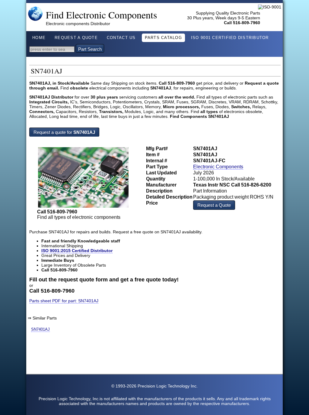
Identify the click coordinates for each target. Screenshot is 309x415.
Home (39, 38)
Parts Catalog (163, 38)
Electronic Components (218, 166)
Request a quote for (64, 132)
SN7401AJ (40, 329)
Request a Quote (214, 205)
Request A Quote (76, 38)
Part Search (90, 49)
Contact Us (121, 38)
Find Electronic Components (101, 14)
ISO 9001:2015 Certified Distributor (77, 250)
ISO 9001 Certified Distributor (230, 38)
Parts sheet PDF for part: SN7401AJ (63, 300)
